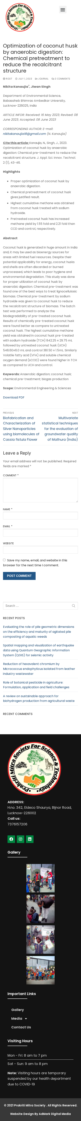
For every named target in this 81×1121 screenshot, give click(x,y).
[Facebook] (11, 839)
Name (7, 509)
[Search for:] (40, 606)
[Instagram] (20, 839)
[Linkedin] (30, 839)
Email (8, 526)
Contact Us (21, 1027)
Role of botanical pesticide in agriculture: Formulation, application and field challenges (36, 685)
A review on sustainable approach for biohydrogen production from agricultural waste (39, 698)
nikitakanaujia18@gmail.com (24, 134)
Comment (11, 475)
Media (16, 1018)
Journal (43, 78)
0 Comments (62, 78)
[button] (62, 9)
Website (8, 543)
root (8, 78)
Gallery (17, 1009)
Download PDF (13, 397)
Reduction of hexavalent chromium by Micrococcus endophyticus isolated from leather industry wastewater (39, 669)
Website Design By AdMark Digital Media (40, 1114)
